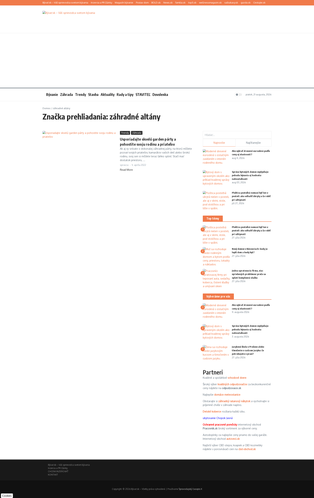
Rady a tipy (125, 94)
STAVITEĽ (143, 94)
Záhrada (66, 94)
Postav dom (142, 2)
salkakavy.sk (231, 2)
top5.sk (192, 2)
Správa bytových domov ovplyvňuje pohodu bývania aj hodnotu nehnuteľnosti (250, 175)
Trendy (80, 94)
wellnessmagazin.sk (210, 2)
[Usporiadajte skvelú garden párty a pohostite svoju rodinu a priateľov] (80, 152)
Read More (126, 169)
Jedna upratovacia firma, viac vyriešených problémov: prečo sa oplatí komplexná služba (249, 274)
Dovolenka (160, 94)
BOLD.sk (156, 2)
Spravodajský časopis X (190, 489)
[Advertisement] (157, 60)
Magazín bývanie (124, 2)
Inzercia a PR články (101, 2)
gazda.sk (246, 2)
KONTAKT (53, 474)
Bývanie (52, 94)
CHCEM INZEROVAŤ (58, 471)
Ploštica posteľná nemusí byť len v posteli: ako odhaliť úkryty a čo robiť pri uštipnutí (251, 196)
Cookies (7, 495)
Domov (47, 108)
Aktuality (107, 94)
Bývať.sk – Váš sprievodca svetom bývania (65, 2)
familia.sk (180, 2)
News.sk (168, 2)
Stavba (93, 94)
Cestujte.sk (259, 2)
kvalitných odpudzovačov (232, 384)
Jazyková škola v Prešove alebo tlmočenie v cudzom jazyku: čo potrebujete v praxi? (248, 350)
